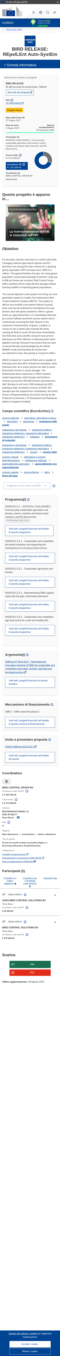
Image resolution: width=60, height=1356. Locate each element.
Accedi (33, 12)
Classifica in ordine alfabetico (10, 881)
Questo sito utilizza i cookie (23, 1333)
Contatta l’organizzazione (17, 854)
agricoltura (12, 421)
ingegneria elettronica (13, 437)
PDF (32, 972)
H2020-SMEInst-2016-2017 (19, 747)
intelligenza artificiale (36, 460)
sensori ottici (50, 452)
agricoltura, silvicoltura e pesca (40, 418)
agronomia (28, 421)
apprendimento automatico (16, 464)
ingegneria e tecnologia (14, 430)
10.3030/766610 (13, 103)
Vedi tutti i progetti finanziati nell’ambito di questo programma (29, 530)
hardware (35, 437)
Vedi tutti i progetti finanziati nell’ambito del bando (29, 757)
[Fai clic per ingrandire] (55, 895)
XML (32, 964)
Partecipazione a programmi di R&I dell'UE (25, 858)
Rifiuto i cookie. (30, 1351)
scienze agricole (10, 418)
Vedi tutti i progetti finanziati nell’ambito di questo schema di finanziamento (29, 722)
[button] (40, 12)
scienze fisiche (31, 472)
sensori (33, 452)
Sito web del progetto (18, 93)
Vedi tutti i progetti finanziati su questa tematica (28, 682)
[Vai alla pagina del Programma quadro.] (30, 41)
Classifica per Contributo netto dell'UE (30, 881)
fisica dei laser (10, 476)
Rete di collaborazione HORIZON (21, 861)
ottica (47, 472)
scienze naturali (10, 457)
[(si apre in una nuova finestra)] (12, 11)
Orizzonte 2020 (14, 30)
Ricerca (47, 12)
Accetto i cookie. (30, 1344)
